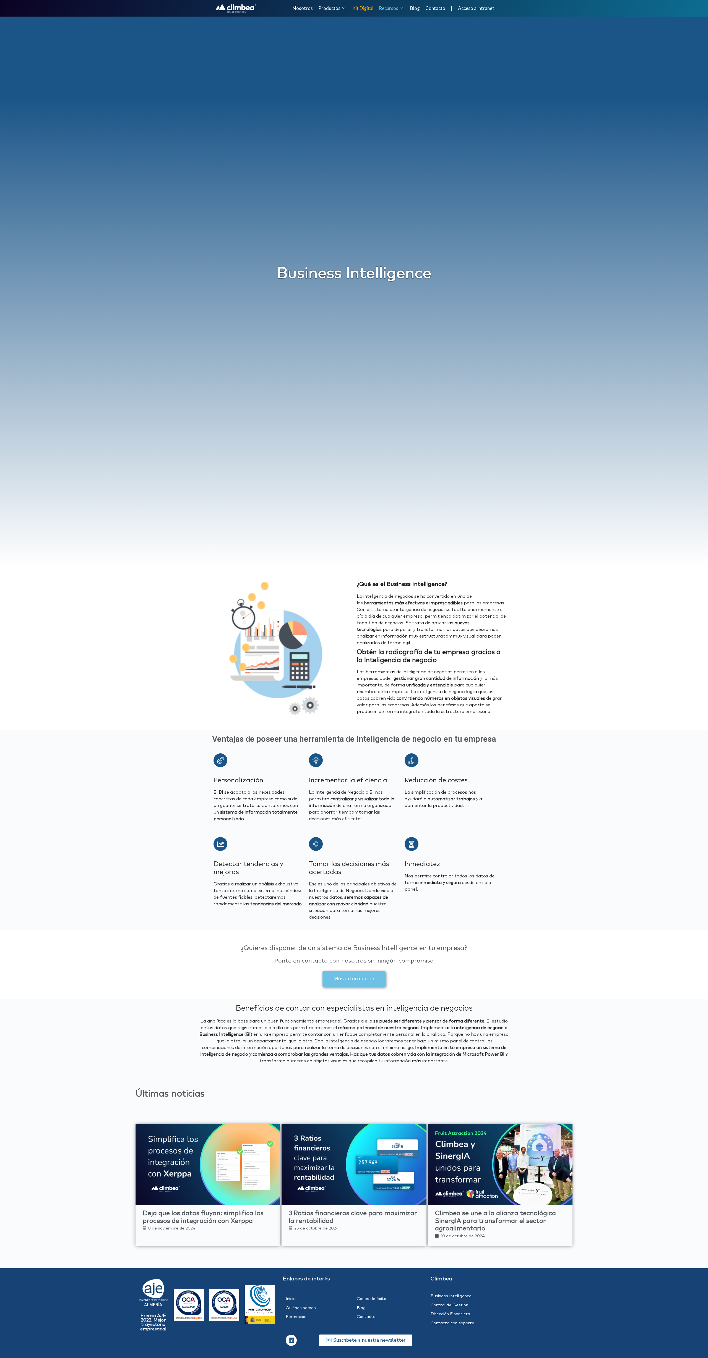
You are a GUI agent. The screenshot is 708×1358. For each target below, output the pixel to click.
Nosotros (303, 8)
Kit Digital (362, 8)
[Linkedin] (291, 1340)
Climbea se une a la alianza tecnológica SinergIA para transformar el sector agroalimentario (495, 1221)
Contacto (435, 8)
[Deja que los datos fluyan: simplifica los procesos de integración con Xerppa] (208, 1164)
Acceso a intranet (476, 8)
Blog (415, 8)
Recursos (388, 8)
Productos (329, 8)
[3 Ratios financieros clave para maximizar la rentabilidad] (354, 1164)
